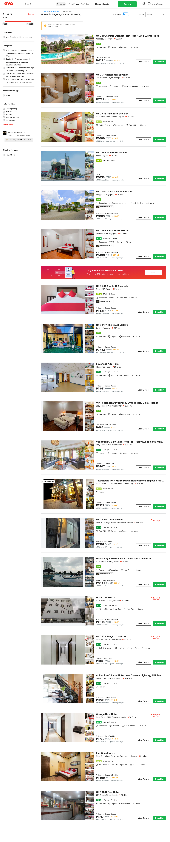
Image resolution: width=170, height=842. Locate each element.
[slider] (4, 22)
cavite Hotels (55, 11)
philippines (45, 11)
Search (127, 4)
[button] (31, 14)
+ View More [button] (8, 125)
